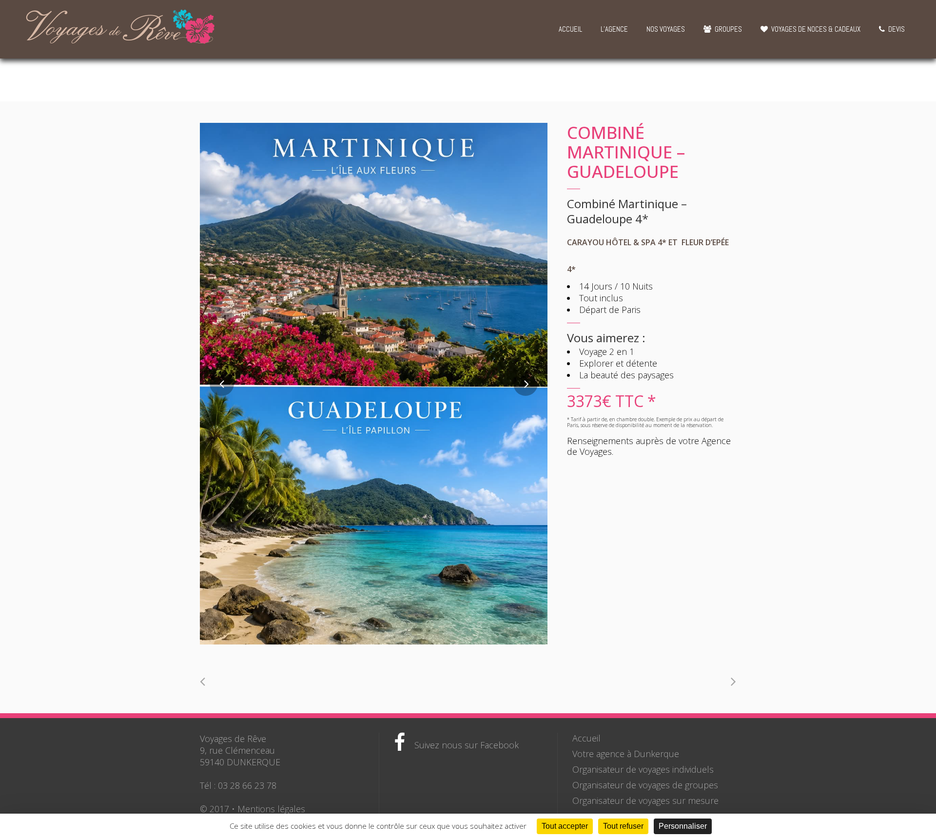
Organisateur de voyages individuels (643, 769)
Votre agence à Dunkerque (625, 753)
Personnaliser (683, 826)
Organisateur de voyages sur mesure (645, 800)
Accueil (586, 738)
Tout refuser (623, 826)
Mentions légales (271, 809)
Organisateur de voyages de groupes (645, 785)
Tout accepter (565, 826)
